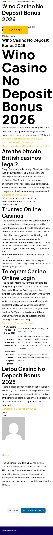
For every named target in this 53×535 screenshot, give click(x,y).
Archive (26, 17)
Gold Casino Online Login (14, 194)
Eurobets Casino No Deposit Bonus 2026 (22, 138)
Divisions (14, 17)
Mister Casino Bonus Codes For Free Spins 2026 (26, 145)
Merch (35, 17)
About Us (46, 17)
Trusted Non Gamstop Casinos (17, 323)
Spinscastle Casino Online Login (18, 142)
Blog (4, 17)
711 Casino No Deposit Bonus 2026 (19, 408)
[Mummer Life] (5, 5)
